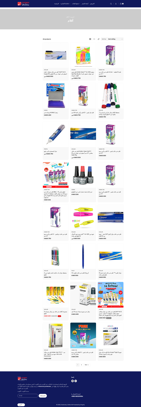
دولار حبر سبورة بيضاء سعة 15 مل (81, 312)
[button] (111, 4)
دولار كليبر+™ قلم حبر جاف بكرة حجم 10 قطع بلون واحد (110, 274)
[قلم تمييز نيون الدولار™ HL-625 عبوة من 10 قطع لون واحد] (83, 217)
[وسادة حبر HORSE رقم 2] (56, 95)
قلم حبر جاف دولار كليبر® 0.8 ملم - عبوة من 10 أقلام (110, 235)
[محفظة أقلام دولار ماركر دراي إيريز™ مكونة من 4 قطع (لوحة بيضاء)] (110, 95)
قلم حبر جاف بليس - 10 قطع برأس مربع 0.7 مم (110, 193)
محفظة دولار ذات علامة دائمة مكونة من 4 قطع (55, 274)
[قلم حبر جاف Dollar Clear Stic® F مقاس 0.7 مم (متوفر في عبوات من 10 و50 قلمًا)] (83, 134)
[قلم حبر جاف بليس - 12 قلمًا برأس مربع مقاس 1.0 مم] (83, 335)
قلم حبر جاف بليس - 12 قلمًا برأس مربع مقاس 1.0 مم (82, 353)
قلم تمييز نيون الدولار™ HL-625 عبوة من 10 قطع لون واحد (83, 235)
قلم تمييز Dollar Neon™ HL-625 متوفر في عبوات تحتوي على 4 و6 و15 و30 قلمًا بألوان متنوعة (83, 74)
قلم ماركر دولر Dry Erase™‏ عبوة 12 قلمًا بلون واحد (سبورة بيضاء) (110, 353)
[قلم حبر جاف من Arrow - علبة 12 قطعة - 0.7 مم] (110, 55)
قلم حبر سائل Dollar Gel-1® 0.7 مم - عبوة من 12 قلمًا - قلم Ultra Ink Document (54, 354)
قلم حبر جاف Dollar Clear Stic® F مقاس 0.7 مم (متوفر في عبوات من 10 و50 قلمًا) (82, 153)
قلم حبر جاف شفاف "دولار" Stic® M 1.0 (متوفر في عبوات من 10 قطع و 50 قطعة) (55, 73)
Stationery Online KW (67, 405)
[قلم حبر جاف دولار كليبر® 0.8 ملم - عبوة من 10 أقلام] (110, 217)
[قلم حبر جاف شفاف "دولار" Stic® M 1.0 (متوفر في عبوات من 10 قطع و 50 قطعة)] (56, 55)
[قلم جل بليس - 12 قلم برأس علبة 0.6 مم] (83, 95)
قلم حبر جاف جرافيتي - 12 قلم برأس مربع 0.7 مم (55, 235)
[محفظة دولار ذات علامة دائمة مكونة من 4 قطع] (56, 256)
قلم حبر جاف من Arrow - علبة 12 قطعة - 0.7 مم (110, 73)
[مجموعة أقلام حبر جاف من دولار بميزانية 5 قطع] (56, 295)
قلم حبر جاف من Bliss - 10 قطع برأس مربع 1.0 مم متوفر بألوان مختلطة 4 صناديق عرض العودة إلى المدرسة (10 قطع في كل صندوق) (55, 194)
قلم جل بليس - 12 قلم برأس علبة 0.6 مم (83, 113)
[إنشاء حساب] (116, 4)
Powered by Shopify (79, 405)
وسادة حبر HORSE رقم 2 (51, 113)
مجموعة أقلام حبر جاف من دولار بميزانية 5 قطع (55, 312)
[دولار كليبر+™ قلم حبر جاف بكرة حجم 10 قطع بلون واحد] (110, 256)
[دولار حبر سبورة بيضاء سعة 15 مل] (83, 295)
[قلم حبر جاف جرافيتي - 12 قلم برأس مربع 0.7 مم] (56, 217)
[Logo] (22, 379)
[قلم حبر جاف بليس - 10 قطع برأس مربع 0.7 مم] (110, 175)
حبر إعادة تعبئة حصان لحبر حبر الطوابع (82, 192)
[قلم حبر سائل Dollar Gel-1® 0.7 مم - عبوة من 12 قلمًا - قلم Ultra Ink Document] (56, 335)
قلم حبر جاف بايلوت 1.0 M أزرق (80, 273)
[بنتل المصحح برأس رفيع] (56, 134)
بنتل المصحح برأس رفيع (50, 151)
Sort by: (104, 39)
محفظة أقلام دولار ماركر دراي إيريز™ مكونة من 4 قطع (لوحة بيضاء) (109, 113)
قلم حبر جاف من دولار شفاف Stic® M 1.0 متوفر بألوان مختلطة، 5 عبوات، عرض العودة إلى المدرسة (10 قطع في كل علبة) (110, 313)
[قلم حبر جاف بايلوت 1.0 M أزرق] (83, 256)
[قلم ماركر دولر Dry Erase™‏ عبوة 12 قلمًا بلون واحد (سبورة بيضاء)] (110, 335)
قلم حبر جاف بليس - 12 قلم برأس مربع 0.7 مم (109, 152)
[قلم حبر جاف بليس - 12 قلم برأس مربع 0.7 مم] (110, 134)
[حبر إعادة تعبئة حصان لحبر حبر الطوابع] (83, 175)
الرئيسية (72, 17)
